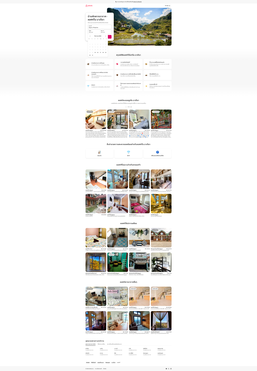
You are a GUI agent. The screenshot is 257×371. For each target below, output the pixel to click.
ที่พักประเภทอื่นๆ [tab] (101, 344)
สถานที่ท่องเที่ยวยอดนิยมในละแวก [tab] (114, 344)
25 (95, 52)
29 (105, 52)
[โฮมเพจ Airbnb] (89, 5)
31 (92, 55)
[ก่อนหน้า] (126, 107)
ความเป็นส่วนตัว (98, 368)
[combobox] (99, 27)
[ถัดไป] (131, 107)
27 (100, 52)
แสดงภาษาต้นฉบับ (137, 1)
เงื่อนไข (104, 368)
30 (90, 55)
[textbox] (94, 32)
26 (97, 52)
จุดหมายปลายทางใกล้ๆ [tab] (91, 344)
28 (103, 52)
